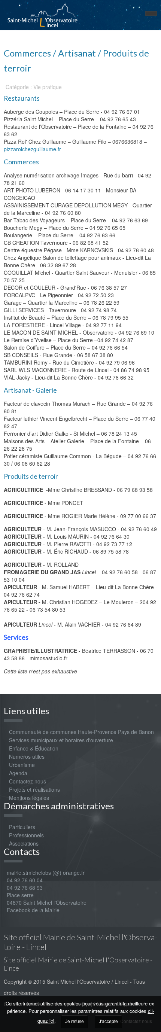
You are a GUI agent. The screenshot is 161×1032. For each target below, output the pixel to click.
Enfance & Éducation (33, 748)
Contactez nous (27, 781)
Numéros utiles (27, 756)
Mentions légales (29, 797)
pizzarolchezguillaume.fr (32, 149)
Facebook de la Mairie (33, 910)
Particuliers (22, 827)
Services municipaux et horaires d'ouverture (61, 740)
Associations (24, 843)
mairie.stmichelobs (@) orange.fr (44, 872)
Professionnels (26, 835)
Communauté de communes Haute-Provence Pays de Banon (81, 732)
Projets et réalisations (34, 789)
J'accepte (108, 1021)
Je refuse (74, 1021)
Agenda (18, 773)
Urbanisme (22, 764)
